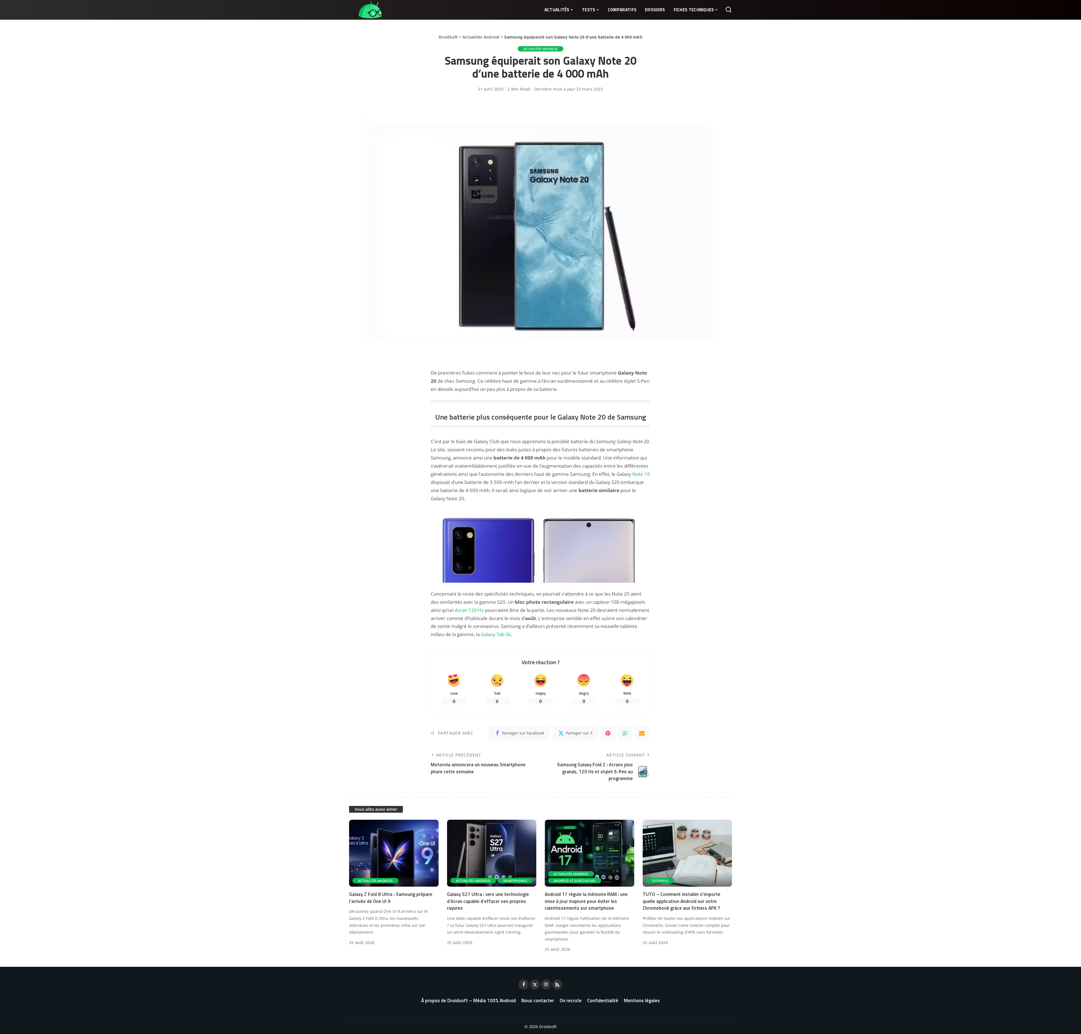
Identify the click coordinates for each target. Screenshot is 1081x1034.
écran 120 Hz (469, 610)
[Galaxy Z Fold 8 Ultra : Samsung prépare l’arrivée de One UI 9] (394, 853)
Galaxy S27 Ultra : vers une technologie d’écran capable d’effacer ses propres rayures (488, 901)
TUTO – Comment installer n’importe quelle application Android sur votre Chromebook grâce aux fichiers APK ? (681, 901)
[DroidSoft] (366, 9)
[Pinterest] (608, 733)
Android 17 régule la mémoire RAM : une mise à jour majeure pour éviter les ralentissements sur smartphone (586, 901)
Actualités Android (481, 37)
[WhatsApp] (625, 733)
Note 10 (641, 474)
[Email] (642, 733)
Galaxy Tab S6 (496, 634)
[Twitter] (535, 984)
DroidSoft (448, 37)
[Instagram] (546, 984)
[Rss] (557, 984)
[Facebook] (524, 984)
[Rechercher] (728, 10)
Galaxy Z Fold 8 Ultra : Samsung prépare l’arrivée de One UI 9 (390, 898)
